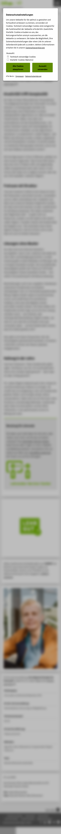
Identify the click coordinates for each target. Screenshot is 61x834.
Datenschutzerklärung (35, 47)
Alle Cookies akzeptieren (18, 67)
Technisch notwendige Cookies (23, 56)
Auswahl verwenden (43, 67)
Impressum (20, 76)
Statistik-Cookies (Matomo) (21, 59)
